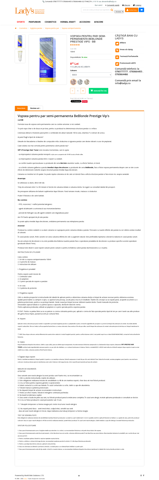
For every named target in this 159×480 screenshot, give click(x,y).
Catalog (138, 5)
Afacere (127, 5)
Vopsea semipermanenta (71, 28)
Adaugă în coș (100, 91)
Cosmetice (23, 28)
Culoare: (73, 70)
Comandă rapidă (113, 5)
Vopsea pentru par (52, 28)
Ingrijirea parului (36, 28)
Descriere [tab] (21, 108)
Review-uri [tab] (35, 108)
